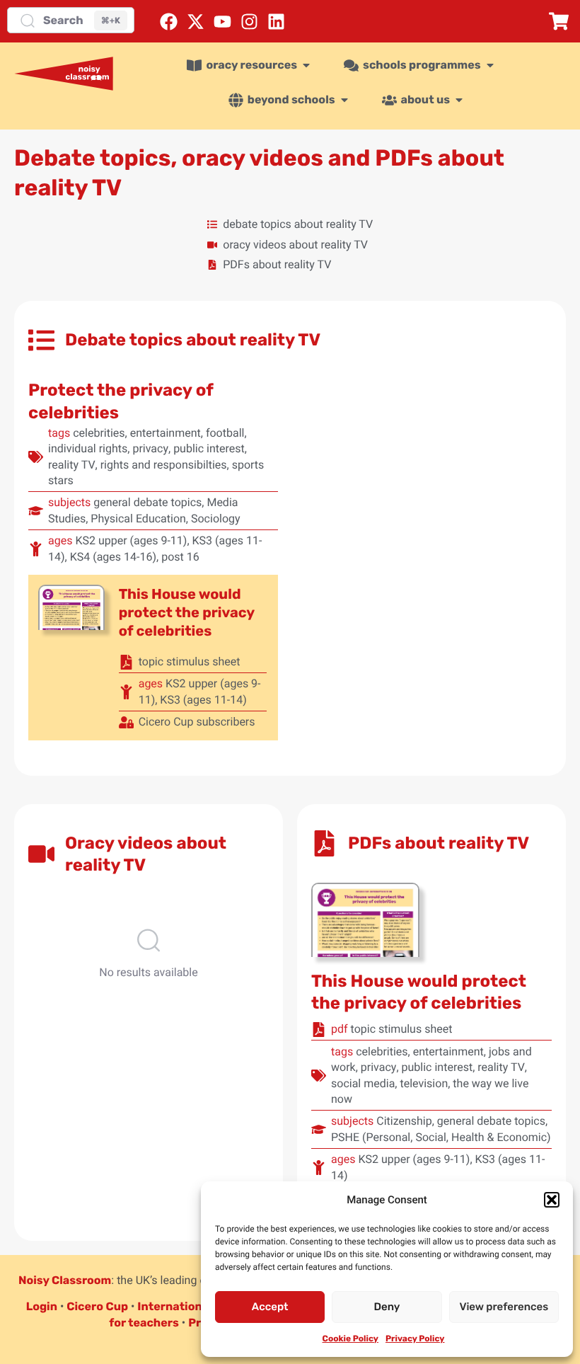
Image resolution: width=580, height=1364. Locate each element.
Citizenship (404, 1121)
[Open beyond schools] (344, 99)
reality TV (71, 464)
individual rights (87, 448)
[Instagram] (249, 21)
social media (363, 1083)
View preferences (503, 1306)
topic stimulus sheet (189, 661)
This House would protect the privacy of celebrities (187, 612)
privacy (150, 448)
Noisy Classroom (64, 1280)
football (225, 433)
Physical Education (138, 518)
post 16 (180, 556)
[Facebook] (168, 21)
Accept (270, 1306)
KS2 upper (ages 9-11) (131, 540)
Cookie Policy (350, 1338)
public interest (209, 448)
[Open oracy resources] (306, 65)
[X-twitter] (195, 21)
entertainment (165, 433)
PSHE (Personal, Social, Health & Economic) (441, 1137)
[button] (552, 1200)
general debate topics (147, 502)
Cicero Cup (97, 1306)
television (424, 1083)
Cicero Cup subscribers (197, 721)
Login (41, 1306)
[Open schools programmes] (490, 65)
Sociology (215, 518)
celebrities (98, 433)
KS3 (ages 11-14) (203, 699)
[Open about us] (459, 99)
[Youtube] (222, 21)
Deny (387, 1306)
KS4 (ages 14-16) (113, 556)
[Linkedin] (276, 21)
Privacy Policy (414, 1338)
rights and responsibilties (163, 464)
